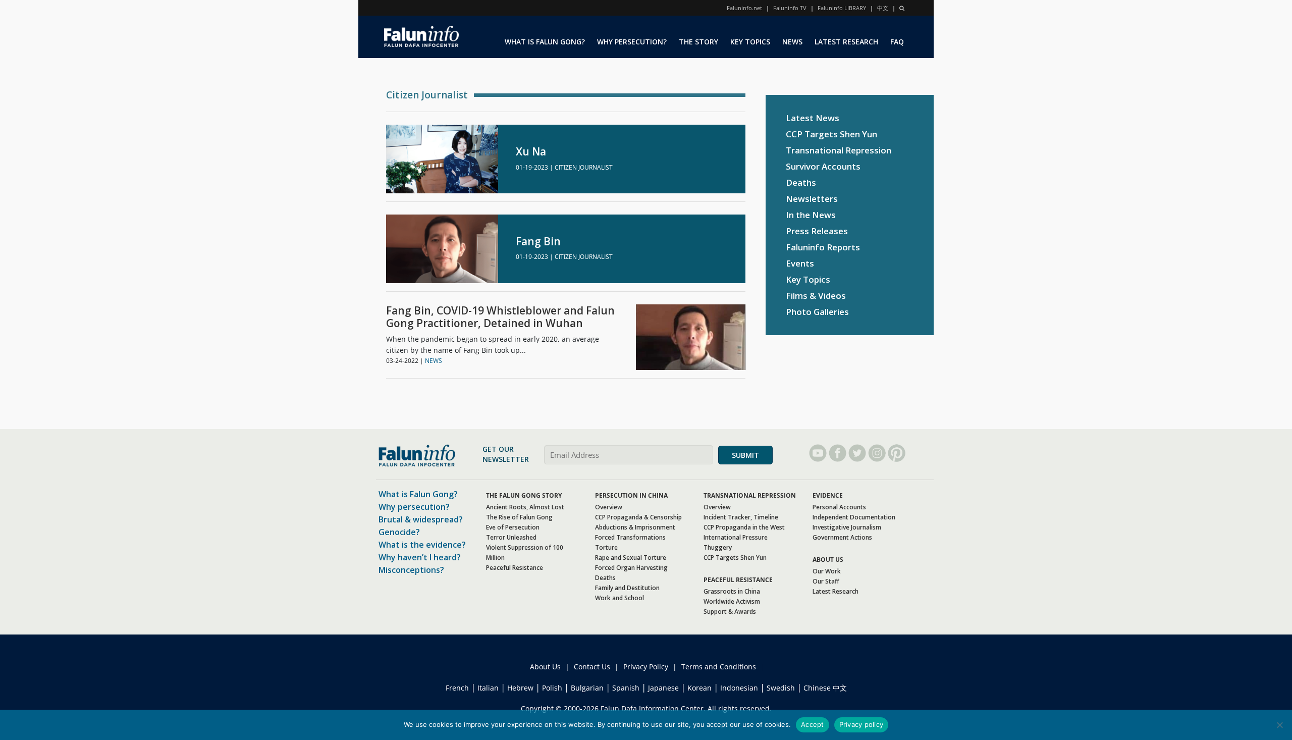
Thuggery (718, 547)
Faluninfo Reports (823, 247)
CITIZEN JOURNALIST (584, 167)
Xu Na (531, 151)
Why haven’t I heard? (420, 557)
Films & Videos (816, 295)
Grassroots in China (732, 591)
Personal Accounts (839, 507)
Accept (812, 724)
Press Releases (817, 231)
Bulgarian (587, 688)
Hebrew (520, 688)
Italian (488, 688)
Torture (606, 547)
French (457, 688)
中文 (882, 8)
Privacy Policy (645, 666)
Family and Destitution (627, 588)
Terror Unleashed (511, 537)
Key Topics (808, 279)
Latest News (812, 118)
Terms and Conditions (718, 666)
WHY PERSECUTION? (632, 41)
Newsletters (812, 198)
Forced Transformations (630, 537)
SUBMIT (745, 455)
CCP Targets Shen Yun (831, 134)
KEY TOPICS (750, 41)
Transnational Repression (838, 150)
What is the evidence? (422, 544)
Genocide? (399, 532)
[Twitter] (857, 453)
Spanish (625, 688)
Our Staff (826, 581)
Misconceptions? (411, 569)
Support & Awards (730, 611)
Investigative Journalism (847, 527)
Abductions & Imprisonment (635, 527)
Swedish (781, 688)
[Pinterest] (896, 453)
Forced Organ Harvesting (631, 567)
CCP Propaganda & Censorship (638, 517)
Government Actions (842, 537)
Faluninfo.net (744, 8)
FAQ (897, 41)
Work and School (619, 598)
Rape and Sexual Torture (630, 557)
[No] (1279, 725)
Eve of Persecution (513, 527)
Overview (608, 507)
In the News (811, 215)
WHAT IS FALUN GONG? (545, 41)
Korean (699, 688)
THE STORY (698, 41)
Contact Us (592, 666)
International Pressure (736, 537)
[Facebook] (837, 453)
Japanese (663, 688)
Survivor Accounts (823, 166)
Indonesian (739, 688)
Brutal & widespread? (421, 519)
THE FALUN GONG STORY (524, 495)
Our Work (827, 571)
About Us (545, 666)
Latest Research (835, 591)
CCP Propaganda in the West (744, 527)
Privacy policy (861, 724)
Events (800, 263)
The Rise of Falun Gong (519, 517)
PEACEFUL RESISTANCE (738, 579)
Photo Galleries (817, 312)
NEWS (792, 41)
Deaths (801, 182)
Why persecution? (414, 506)
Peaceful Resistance (514, 567)
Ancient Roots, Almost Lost (525, 507)
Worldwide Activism (732, 601)
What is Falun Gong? (418, 494)
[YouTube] (818, 453)
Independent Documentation (854, 517)
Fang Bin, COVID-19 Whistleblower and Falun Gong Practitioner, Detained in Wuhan (500, 317)
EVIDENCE (828, 495)
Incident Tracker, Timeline (741, 517)
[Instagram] (877, 453)
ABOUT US (828, 559)
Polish (552, 688)
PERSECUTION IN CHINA (631, 495)
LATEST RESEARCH (846, 41)
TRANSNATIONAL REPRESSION (750, 495)
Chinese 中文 (825, 688)
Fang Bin (538, 241)
